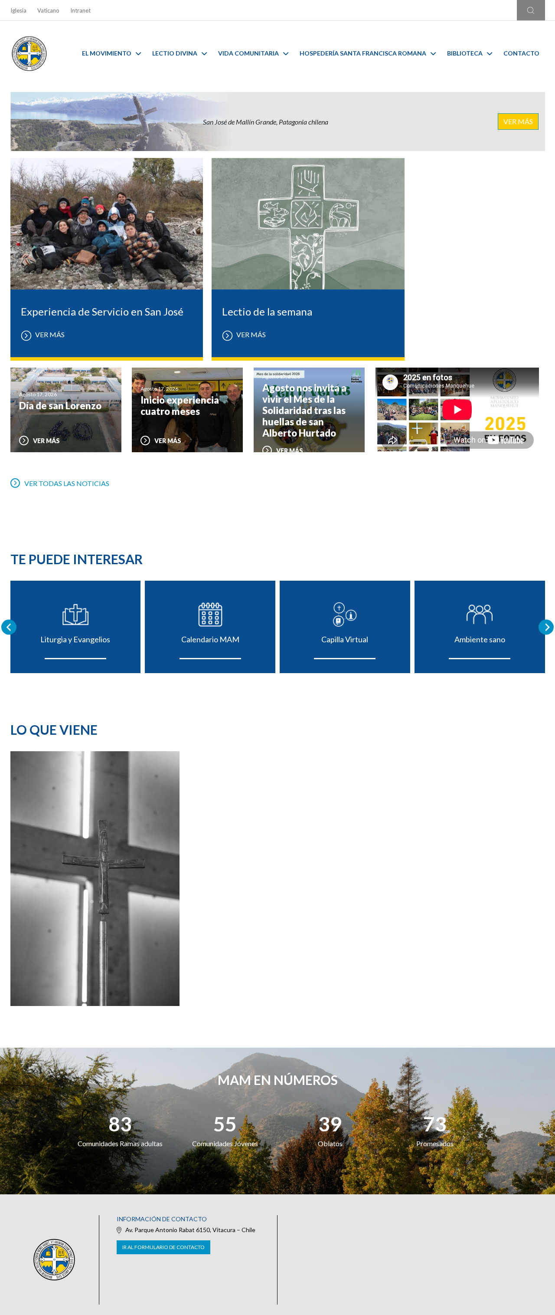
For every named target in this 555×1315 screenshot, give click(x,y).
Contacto (521, 53)
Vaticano (48, 10)
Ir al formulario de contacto (163, 1247)
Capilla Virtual (344, 639)
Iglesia (18, 10)
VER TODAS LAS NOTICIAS (66, 483)
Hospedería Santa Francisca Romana (363, 53)
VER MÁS (518, 121)
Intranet (80, 10)
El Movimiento (106, 53)
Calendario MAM (210, 639)
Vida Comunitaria (248, 53)
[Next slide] (546, 626)
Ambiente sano (479, 639)
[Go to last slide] (8, 626)
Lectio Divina (174, 53)
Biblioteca (465, 53)
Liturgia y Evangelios (75, 639)
